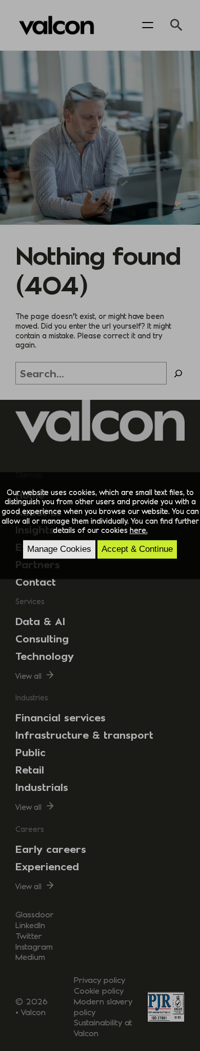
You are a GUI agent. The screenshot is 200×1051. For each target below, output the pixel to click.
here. (139, 530)
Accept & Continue (137, 549)
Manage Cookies (59, 549)
